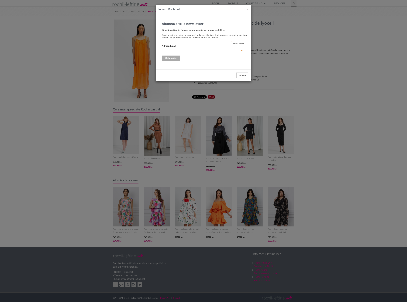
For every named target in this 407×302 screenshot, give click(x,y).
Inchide (242, 75)
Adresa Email (202, 46)
